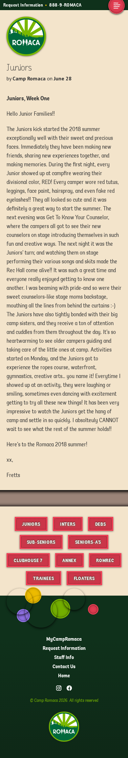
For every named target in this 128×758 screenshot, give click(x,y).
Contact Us (64, 666)
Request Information (23, 5)
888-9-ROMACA (65, 5)
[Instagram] (58, 688)
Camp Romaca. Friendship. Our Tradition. (24, 33)
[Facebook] (69, 688)
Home (64, 675)
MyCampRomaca (64, 639)
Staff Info (64, 657)
